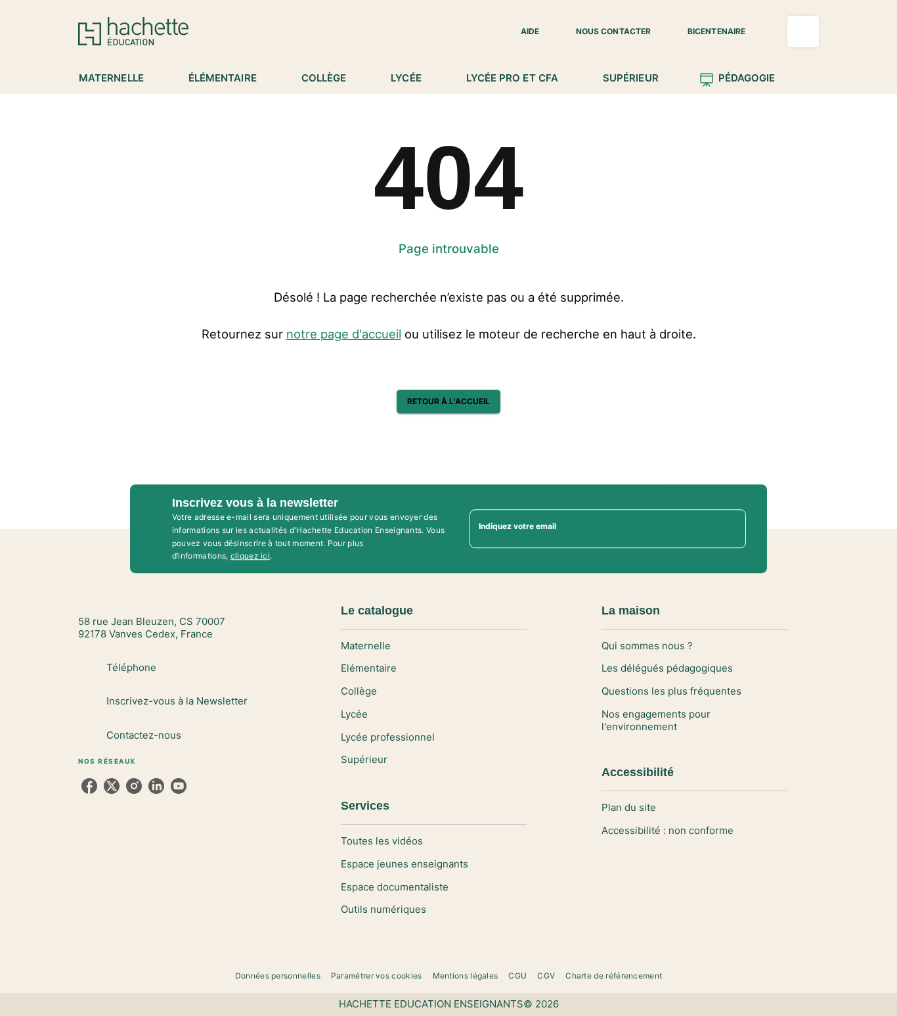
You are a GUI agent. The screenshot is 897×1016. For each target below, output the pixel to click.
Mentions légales (465, 976)
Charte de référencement (613, 976)
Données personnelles (277, 976)
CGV (546, 976)
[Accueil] (133, 31)
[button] (522, 31)
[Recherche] (803, 31)
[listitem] (89, 786)
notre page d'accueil (343, 334)
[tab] (118, 78)
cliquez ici (250, 556)
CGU (517, 976)
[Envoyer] (730, 529)
